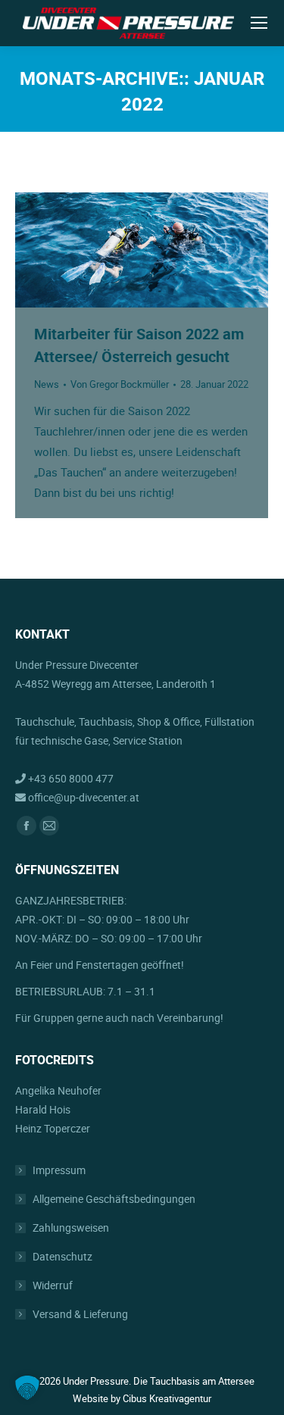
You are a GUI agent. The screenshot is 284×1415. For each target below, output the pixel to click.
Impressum (59, 1170)
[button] (27, 1387)
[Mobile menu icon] (259, 23)
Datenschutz (62, 1256)
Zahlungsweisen (71, 1227)
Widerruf (53, 1285)
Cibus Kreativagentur (167, 1398)
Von (119, 384)
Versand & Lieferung (80, 1314)
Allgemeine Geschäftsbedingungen (114, 1199)
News (46, 384)
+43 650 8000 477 (70, 778)
